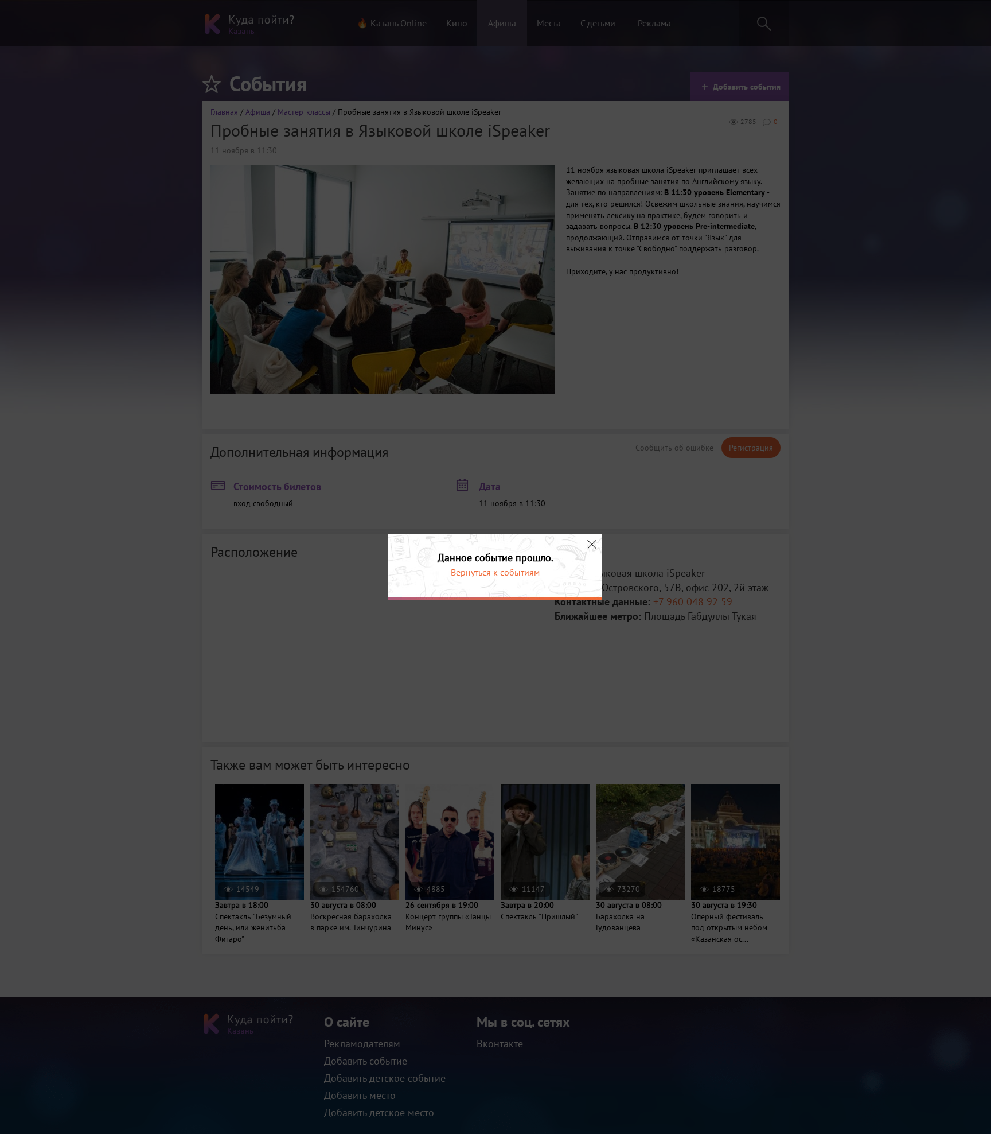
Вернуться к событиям (495, 572)
